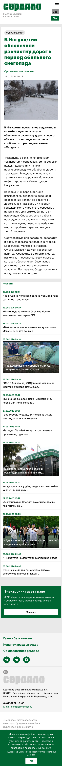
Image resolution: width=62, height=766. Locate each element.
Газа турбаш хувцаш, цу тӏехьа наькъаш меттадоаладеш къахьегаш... (27, 416)
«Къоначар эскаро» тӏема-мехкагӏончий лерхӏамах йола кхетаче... (27, 400)
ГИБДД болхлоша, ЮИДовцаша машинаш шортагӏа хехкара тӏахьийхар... (28, 385)
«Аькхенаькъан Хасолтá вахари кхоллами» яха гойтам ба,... (29, 503)
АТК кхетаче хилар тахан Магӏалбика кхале (30, 557)
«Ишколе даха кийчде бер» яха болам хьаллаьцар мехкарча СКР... (26, 313)
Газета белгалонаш (17, 638)
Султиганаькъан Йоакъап (19, 71)
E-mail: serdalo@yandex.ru (17, 706)
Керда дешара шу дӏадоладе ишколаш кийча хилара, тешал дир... (30, 488)
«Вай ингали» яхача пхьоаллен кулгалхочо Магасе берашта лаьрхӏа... (29, 329)
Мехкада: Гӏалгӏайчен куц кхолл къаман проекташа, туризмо (27, 432)
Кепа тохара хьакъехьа (20, 644)
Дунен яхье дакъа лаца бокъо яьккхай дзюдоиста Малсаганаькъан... (26, 571)
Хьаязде (31, 612)
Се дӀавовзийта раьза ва (21, 651)
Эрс (55, 11)
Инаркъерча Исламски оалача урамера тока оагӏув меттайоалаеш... (30, 297)
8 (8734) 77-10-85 (13, 703)
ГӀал (55, 18)
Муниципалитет (14, 32)
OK (31, 761)
